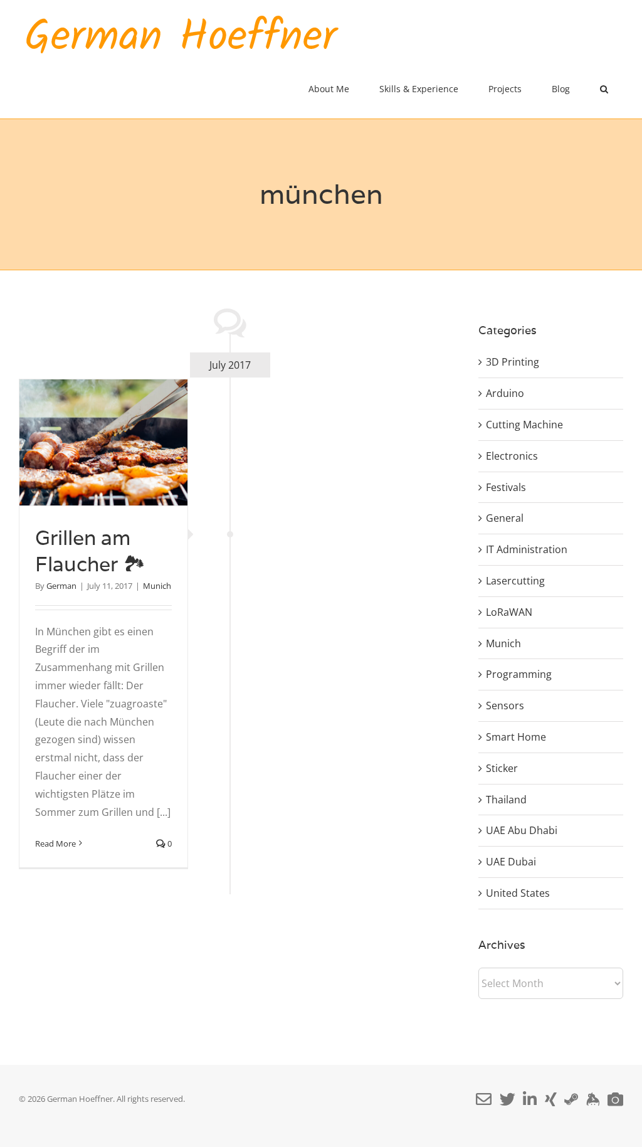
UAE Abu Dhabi (521, 830)
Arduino (505, 393)
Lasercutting (515, 581)
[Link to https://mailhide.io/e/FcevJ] (484, 1099)
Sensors (505, 705)
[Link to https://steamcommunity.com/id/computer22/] (571, 1099)
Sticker (502, 768)
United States (518, 893)
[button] (604, 89)
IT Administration (526, 549)
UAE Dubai (511, 862)
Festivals (506, 487)
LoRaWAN (509, 612)
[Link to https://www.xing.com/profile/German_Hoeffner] (551, 1099)
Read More (55, 843)
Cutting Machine (524, 424)
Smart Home (516, 737)
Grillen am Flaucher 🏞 (90, 551)
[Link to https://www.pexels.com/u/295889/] (615, 1099)
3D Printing (512, 362)
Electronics (512, 456)
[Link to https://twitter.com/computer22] (507, 1099)
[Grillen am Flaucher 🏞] (103, 442)
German (61, 585)
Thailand (506, 799)
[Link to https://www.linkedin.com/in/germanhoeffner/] (530, 1099)
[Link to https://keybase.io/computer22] (593, 1099)
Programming (519, 674)
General (505, 518)
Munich (157, 585)
